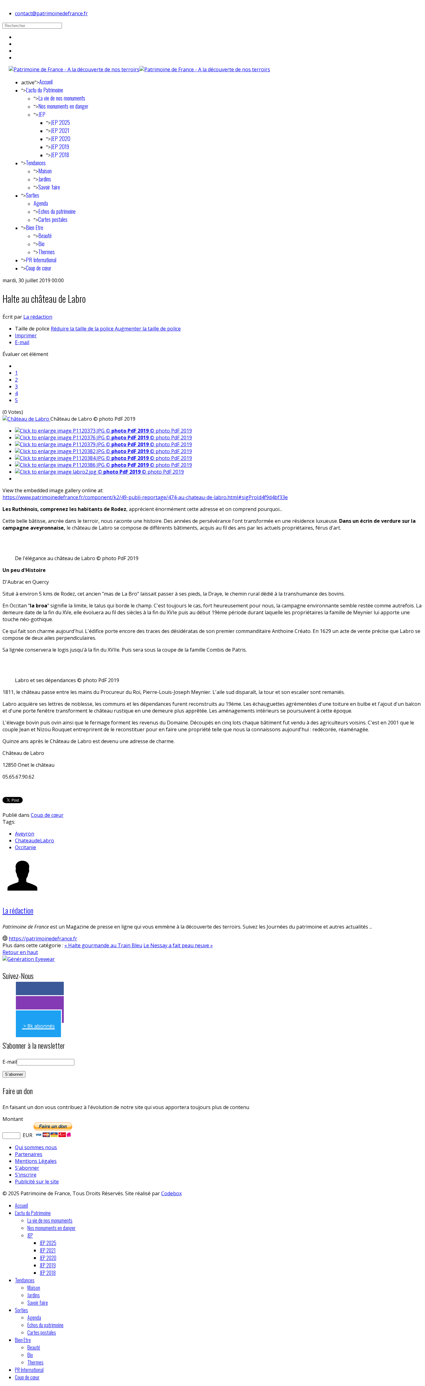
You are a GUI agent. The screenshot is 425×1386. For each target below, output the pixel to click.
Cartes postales (53, 219)
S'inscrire (25, 1174)
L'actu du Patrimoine (44, 90)
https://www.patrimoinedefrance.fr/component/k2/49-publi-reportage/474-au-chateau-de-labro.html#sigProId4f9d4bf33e (145, 497)
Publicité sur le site (37, 1181)
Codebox (171, 1193)
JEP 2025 (60, 122)
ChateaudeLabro (34, 840)
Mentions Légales (36, 1161)
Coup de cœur (38, 268)
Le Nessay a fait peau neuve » (178, 945)
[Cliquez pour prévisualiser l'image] (26, 418)
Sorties (32, 195)
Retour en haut (20, 952)
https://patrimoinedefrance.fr (43, 938)
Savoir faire (49, 187)
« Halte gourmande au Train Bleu (103, 945)
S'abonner (27, 1167)
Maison (45, 171)
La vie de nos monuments (61, 98)
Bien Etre (34, 227)
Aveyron (24, 833)
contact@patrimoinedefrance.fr (51, 13)
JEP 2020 (60, 138)
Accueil (46, 82)
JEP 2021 (60, 130)
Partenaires (28, 1154)
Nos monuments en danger (63, 106)
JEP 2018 (60, 155)
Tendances (36, 163)
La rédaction (37, 316)
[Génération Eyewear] (28, 959)
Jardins (44, 179)
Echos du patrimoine (57, 211)
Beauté (45, 236)
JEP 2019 (60, 147)
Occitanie (25, 847)
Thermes (46, 252)
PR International (41, 260)
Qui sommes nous (36, 1147)
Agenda (41, 203)
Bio (41, 244)
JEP (41, 114)
